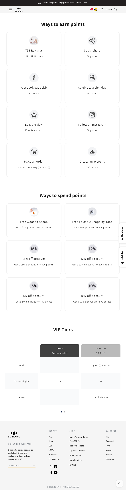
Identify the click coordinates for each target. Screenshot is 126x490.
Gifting (72, 464)
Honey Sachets (76, 445)
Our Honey (52, 439)
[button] (10, 9)
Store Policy (109, 452)
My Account (110, 439)
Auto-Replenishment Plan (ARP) (79, 439)
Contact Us (54, 459)
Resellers (53, 454)
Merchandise (75, 460)
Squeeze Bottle (77, 450)
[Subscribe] (34, 465)
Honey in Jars (76, 455)
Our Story (51, 447)
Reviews (110, 459)
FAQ (108, 445)
